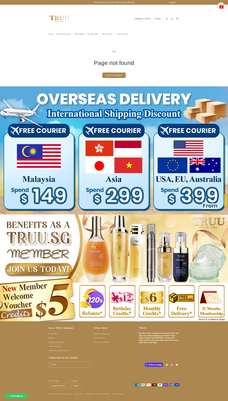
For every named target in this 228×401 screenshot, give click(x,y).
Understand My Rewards (59, 350)
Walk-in (52, 338)
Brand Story (53, 334)
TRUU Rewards (55, 346)
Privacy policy (78, 394)
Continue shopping (114, 75)
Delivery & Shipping (102, 334)
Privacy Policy (99, 338)
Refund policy (90, 394)
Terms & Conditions (102, 342)
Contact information (103, 394)
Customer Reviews (56, 342)
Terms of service (117, 394)
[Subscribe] (88, 364)
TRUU (56, 394)
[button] (64, 34)
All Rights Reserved (65, 394)
